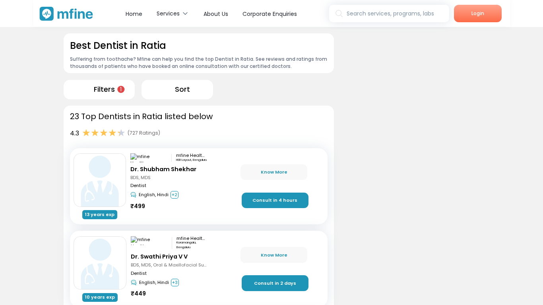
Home (134, 14)
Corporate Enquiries (269, 14)
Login (477, 13)
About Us (216, 14)
